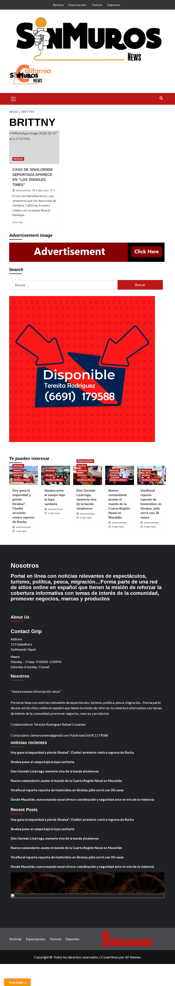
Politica (18, 470)
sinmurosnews (23, 190)
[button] (13, 98)
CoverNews (110, 957)
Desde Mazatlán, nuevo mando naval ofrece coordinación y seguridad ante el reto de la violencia (82, 799)
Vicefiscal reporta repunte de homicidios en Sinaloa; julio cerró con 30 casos (150, 504)
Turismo (97, 5)
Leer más (17, 222)
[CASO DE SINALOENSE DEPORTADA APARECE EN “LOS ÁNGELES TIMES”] (34, 147)
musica (82, 465)
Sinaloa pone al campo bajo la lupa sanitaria (42, 762)
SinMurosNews (22, 480)
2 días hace (54, 513)
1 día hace (21, 531)
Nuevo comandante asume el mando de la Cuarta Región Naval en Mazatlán (119, 504)
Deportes (113, 5)
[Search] (161, 98)
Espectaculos (78, 5)
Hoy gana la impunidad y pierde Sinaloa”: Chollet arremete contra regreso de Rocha (72, 752)
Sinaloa (18, 475)
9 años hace (42, 190)
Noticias (58, 5)
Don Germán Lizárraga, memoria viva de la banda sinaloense (86, 499)
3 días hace (86, 517)
